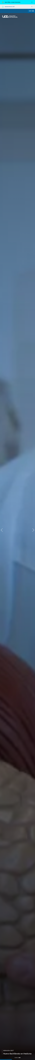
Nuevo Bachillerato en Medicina (17, 1053)
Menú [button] (30, 11)
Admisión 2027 (8, 1050)
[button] (1, 530)
